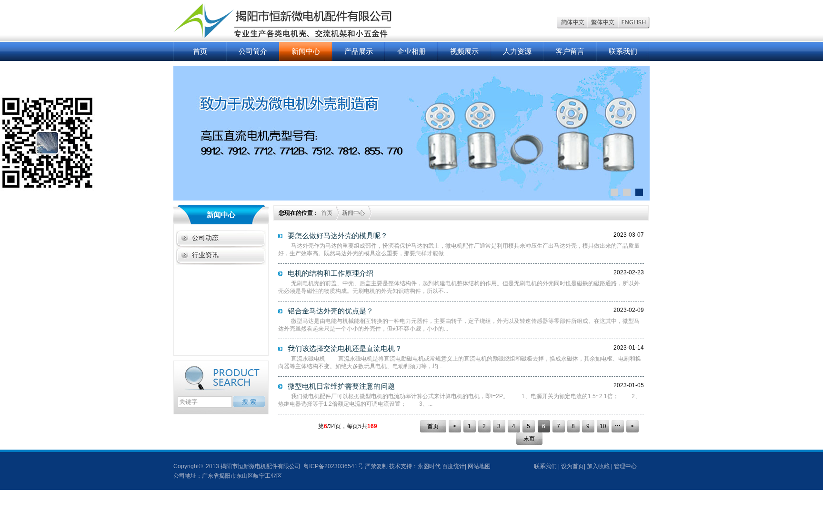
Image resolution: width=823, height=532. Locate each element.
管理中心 (625, 466)
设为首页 (572, 466)
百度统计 (453, 466)
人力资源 (517, 51)
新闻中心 (305, 51)
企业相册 (411, 51)
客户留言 (570, 51)
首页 (200, 51)
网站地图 (479, 466)
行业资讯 (205, 255)
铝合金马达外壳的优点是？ (330, 311)
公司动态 (205, 237)
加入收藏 (598, 466)
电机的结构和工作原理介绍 (330, 273)
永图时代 (429, 466)
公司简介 (253, 51)
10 (603, 426)
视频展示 (464, 51)
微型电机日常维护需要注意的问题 (341, 386)
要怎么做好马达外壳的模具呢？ (338, 235)
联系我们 (623, 51)
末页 (529, 438)
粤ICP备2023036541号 (332, 466)
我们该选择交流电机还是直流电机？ (345, 348)
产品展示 (358, 51)
